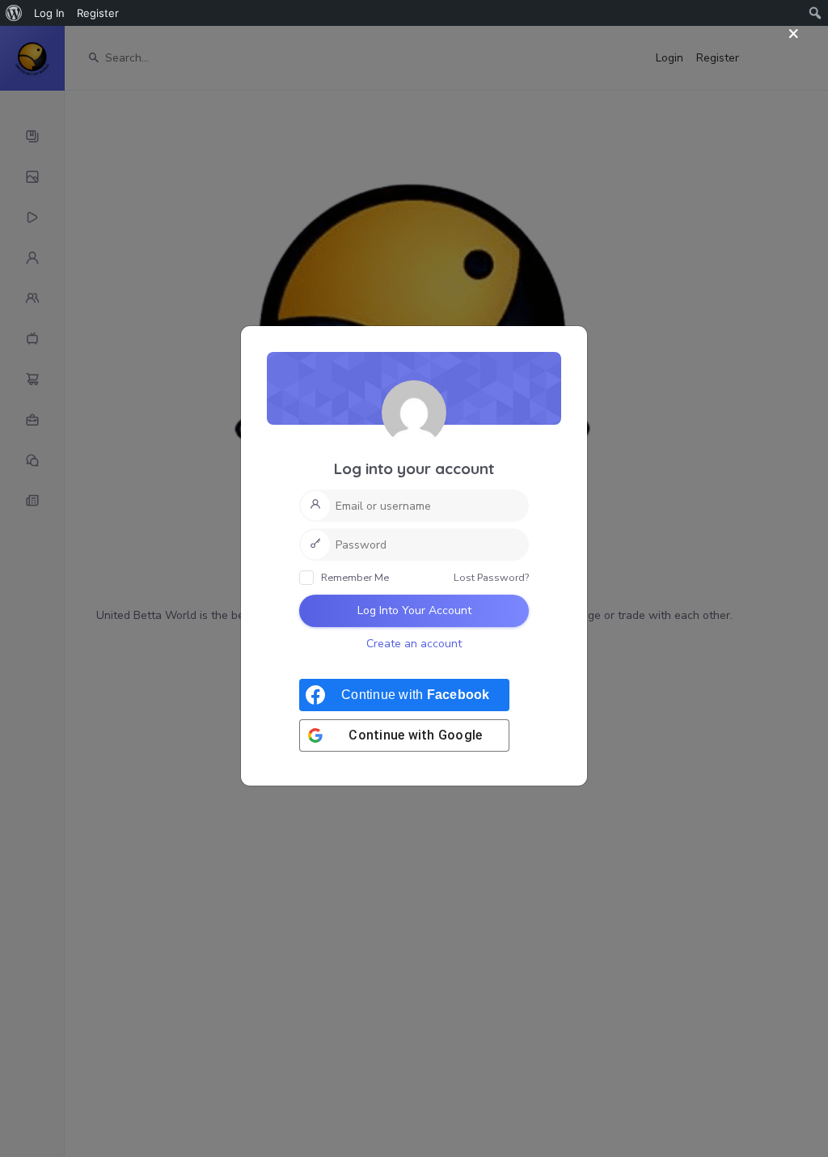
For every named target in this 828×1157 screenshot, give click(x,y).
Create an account (414, 643)
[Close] (794, 34)
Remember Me (354, 577)
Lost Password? (491, 577)
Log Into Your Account (414, 610)
